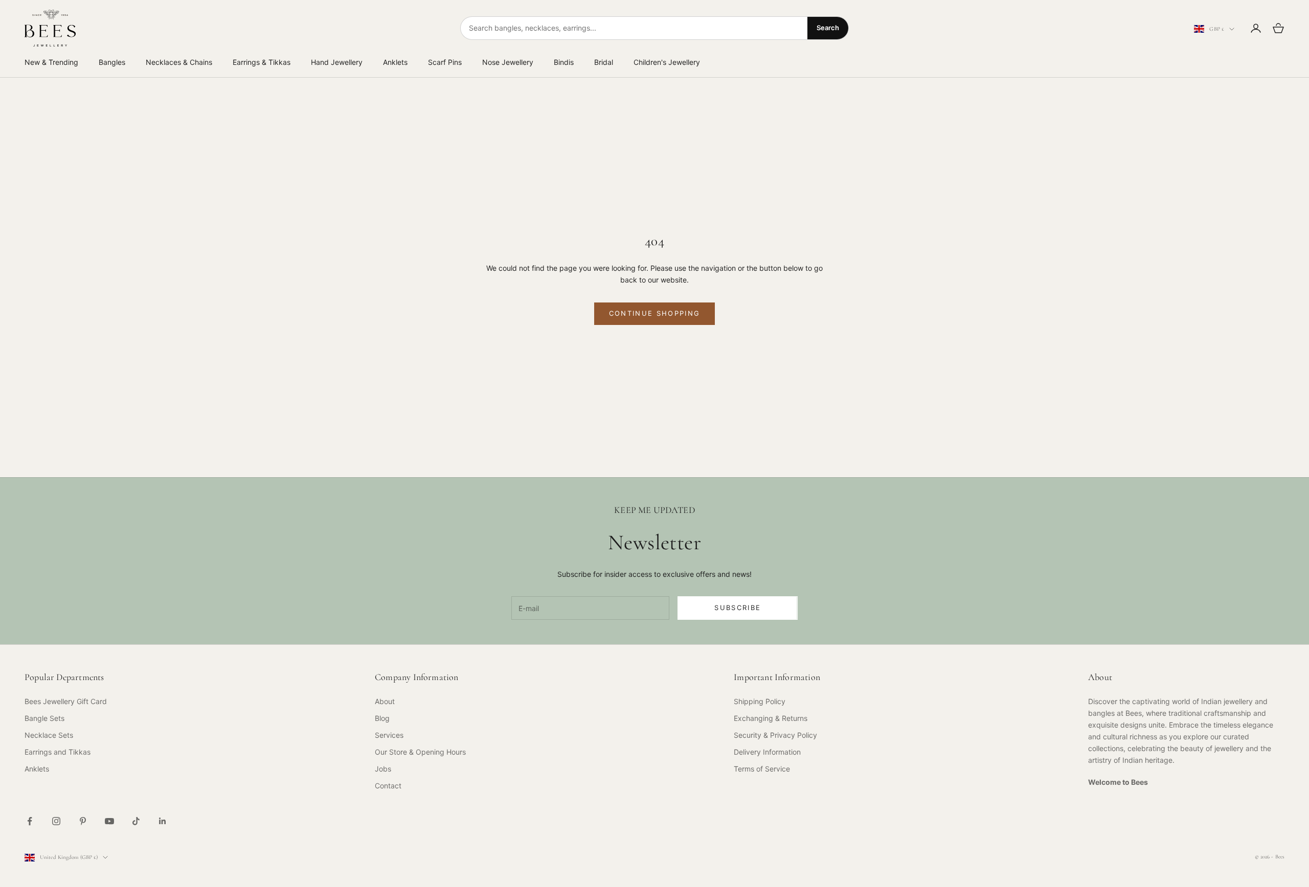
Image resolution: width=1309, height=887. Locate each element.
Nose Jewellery (507, 62)
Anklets (395, 62)
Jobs (383, 768)
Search (828, 28)
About (385, 701)
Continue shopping (655, 313)
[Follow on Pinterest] (83, 821)
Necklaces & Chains (179, 62)
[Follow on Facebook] (30, 821)
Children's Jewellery (667, 62)
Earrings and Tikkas (58, 752)
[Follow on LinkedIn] (162, 821)
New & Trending (51, 62)
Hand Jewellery (337, 62)
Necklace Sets (49, 735)
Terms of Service (762, 768)
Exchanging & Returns (770, 718)
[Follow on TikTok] (136, 821)
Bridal (603, 62)
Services (389, 735)
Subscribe (737, 607)
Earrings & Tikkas (261, 62)
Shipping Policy (759, 701)
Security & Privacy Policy (775, 735)
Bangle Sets (44, 718)
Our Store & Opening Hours (420, 752)
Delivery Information (767, 752)
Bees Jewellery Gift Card (66, 701)
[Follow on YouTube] (109, 821)
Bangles (112, 62)
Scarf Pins (445, 62)
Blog (382, 718)
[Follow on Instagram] (56, 821)
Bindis (564, 62)
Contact (388, 785)
